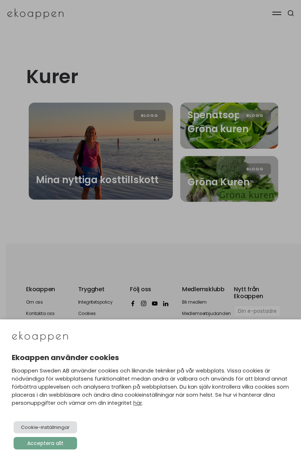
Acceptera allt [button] (45, 443)
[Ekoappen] (40, 337)
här (137, 403)
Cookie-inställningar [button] (45, 427)
